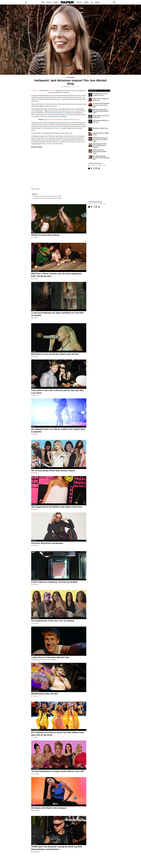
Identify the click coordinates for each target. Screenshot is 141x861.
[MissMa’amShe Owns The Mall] (58, 676)
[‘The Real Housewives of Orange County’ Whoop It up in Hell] (58, 754)
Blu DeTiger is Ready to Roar (100, 128)
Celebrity (56, 2)
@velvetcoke (52, 90)
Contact (94, 165)
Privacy (100, 165)
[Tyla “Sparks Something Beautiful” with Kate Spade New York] (90, 157)
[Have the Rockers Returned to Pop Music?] (90, 121)
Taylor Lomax (35, 278)
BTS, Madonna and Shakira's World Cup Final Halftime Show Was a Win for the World (57, 733)
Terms (104, 165)
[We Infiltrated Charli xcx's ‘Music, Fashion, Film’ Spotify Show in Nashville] (58, 412)
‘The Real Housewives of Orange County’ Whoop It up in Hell (57, 771)
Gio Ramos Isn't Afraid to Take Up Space (48, 808)
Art (92, 2)
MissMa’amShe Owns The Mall (44, 694)
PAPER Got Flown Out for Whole (45, 235)
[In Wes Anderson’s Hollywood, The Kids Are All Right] (58, 565)
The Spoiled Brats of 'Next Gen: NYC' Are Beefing (52, 621)
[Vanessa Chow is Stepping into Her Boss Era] (90, 99)
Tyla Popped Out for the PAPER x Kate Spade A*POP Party (56, 507)
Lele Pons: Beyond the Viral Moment (47, 543)
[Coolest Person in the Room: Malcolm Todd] (58, 640)
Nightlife (79, 2)
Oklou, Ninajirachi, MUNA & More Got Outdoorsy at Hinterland (100, 145)
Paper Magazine (36, 851)
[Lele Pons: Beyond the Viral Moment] (58, 526)
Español (97, 2)
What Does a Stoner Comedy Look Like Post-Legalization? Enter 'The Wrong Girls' (56, 275)
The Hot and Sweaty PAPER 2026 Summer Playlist (53, 471)
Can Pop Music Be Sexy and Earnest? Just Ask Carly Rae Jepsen (100, 139)
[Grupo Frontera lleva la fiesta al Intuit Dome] (90, 116)
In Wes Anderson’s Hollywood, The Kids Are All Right (54, 582)
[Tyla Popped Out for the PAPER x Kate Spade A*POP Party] (58, 489)
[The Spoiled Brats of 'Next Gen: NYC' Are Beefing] (58, 603)
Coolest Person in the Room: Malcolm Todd (50, 657)
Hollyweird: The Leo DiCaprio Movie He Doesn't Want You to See (61, 119)
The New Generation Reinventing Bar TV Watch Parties (99, 151)
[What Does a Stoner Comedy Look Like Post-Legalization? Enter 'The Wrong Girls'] (58, 256)
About (89, 165)
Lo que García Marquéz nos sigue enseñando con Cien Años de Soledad (57, 314)
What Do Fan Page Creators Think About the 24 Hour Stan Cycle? (100, 111)
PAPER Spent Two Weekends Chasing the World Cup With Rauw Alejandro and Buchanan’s (56, 848)
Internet (86, 2)
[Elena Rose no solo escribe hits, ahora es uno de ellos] (58, 337)
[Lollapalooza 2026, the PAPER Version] (90, 134)
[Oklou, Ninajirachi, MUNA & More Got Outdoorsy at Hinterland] (90, 145)
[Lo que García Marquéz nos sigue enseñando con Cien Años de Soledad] (58, 295)
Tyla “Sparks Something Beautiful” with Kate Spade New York (101, 157)
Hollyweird (34, 90)
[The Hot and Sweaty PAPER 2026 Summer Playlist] (58, 453)
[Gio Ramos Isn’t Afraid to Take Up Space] (58, 790)
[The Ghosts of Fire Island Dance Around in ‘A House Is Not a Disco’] (90, 104)
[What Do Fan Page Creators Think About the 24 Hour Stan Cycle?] (90, 110)
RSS (97, 165)
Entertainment (70, 77)
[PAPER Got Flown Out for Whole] (58, 218)
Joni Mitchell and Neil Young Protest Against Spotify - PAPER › (47, 196)
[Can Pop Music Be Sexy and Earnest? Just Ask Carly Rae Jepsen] (90, 139)
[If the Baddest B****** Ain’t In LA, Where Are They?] (90, 95)
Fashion (49, 2)
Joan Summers (36, 623)
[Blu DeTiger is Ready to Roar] (90, 129)
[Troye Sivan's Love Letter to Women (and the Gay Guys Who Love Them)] (58, 373)
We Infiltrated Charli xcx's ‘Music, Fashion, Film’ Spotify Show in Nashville (58, 430)
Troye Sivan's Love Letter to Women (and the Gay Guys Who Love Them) (57, 391)
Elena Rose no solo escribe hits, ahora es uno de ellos (55, 354)
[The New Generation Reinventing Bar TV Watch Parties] (90, 151)
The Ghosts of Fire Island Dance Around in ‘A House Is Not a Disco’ (101, 105)
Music (43, 2)
